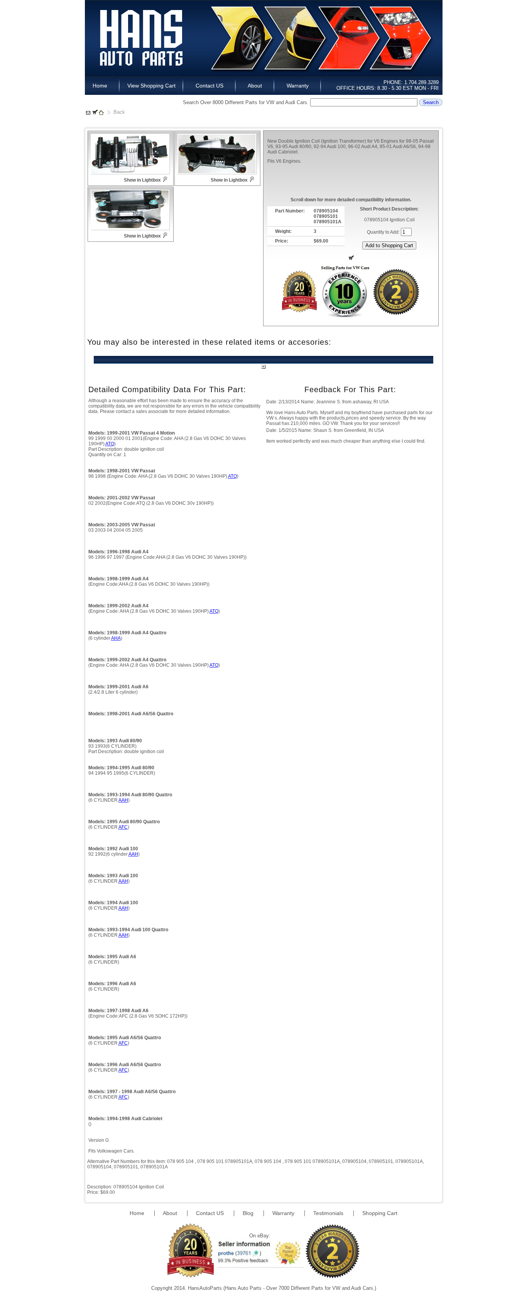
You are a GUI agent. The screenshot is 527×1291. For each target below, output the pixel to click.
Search (431, 102)
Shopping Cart (380, 1213)
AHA (116, 638)
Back (119, 112)
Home (102, 86)
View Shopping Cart (151, 86)
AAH (123, 800)
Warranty (297, 86)
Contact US (209, 86)
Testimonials (329, 1213)
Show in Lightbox (142, 180)
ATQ (109, 444)
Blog (249, 1213)
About (255, 86)
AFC (123, 827)
